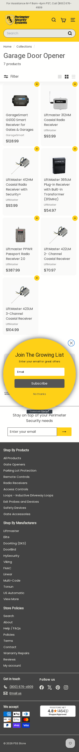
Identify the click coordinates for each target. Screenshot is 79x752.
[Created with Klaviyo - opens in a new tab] (39, 412)
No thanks (39, 394)
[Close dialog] (71, 343)
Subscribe (39, 383)
